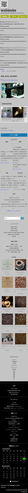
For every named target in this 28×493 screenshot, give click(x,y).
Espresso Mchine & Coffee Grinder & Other (14, 232)
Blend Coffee (14, 228)
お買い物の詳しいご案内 (14, 423)
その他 (14, 363)
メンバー (14, 433)
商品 (14, 437)
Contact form (14, 416)
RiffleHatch (24, 491)
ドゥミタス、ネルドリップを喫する (14, 429)
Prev (2, 107)
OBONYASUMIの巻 (14, 248)
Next (25, 107)
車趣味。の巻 (14, 244)
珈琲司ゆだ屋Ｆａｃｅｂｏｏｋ (14, 406)
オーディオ (14, 365)
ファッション (14, 367)
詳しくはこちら (5, 162)
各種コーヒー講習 (14, 435)
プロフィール (14, 431)
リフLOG (14, 402)
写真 (14, 371)
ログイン (24, 16)
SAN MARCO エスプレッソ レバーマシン (14, 408)
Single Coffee (14, 226)
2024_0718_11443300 (7, 130)
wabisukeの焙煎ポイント (14, 421)
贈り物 (14, 236)
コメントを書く (14, 135)
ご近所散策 (14, 361)
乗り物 (14, 369)
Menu (5, 16)
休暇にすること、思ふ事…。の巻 (14, 246)
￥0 (15, 16)
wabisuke (8, 10)
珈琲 (14, 375)
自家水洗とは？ (14, 440)
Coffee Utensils (14, 230)
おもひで (14, 359)
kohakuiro (15, 80)
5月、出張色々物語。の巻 (14, 252)
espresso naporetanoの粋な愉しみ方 (14, 418)
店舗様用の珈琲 (14, 439)
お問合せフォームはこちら (14, 210)
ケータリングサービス (14, 427)
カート (14, 425)
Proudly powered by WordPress (14, 490)
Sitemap (14, 420)
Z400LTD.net (14, 404)
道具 (14, 376)
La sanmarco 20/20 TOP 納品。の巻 (14, 250)
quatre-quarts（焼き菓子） (14, 234)
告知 (14, 373)
